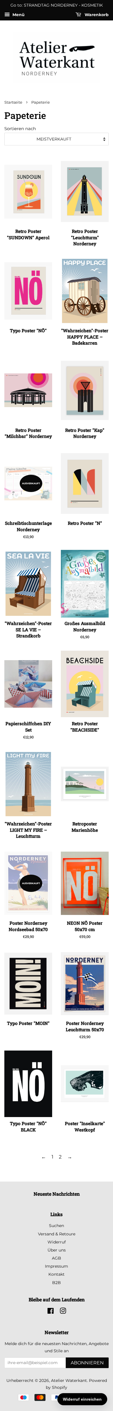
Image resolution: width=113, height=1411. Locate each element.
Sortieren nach (20, 128)
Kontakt (56, 1274)
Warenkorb (96, 14)
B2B (56, 1282)
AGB (56, 1258)
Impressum (56, 1266)
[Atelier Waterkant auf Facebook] (50, 1312)
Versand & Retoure (56, 1234)
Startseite (13, 102)
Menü (18, 14)
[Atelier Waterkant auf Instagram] (63, 1312)
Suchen (56, 1225)
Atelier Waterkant (69, 1380)
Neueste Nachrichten (57, 1194)
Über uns (57, 1250)
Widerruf (57, 1242)
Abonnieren (87, 1363)
